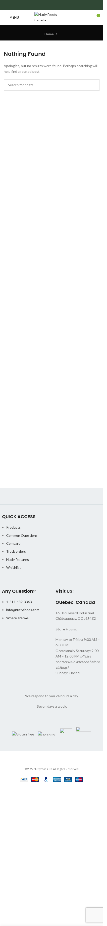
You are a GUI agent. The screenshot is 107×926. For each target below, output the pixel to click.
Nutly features (17, 559)
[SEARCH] (94, 85)
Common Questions (22, 535)
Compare (13, 543)
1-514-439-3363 (19, 602)
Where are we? (18, 618)
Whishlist (13, 567)
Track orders (16, 551)
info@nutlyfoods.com (22, 610)
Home (49, 34)
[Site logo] (51, 17)
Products (13, 527)
